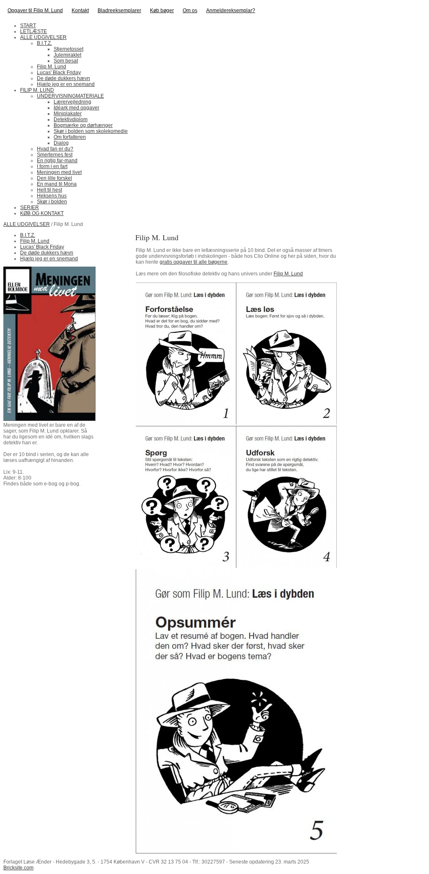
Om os (190, 10)
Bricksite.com (18, 868)
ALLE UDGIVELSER (26, 224)
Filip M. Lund (288, 274)
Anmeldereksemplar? (230, 10)
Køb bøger (162, 10)
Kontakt (80, 10)
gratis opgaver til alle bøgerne (193, 262)
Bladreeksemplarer (119, 10)
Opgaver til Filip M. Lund (35, 10)
